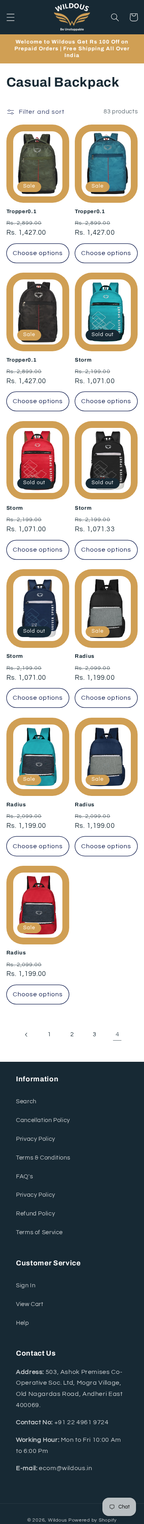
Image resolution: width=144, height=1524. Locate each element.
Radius (84, 656)
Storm (83, 360)
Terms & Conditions (43, 1158)
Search (26, 1101)
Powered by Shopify (92, 1520)
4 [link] (118, 1034)
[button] (10, 17)
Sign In (25, 1285)
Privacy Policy (35, 1139)
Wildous (57, 1520)
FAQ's (24, 1177)
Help (22, 1323)
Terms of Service (39, 1232)
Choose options (38, 253)
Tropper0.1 (21, 211)
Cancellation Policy (43, 1120)
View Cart (30, 1304)
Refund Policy (35, 1214)
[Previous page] (27, 1034)
